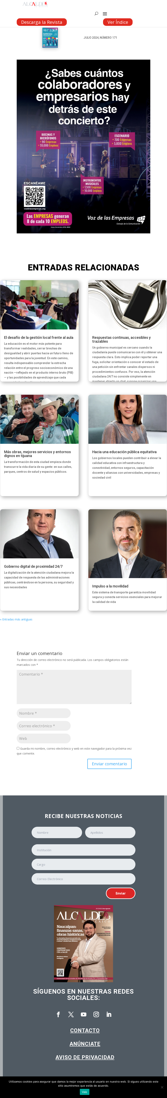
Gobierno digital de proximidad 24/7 (33, 566)
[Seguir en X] (70, 1014)
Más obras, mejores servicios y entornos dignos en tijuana (37, 454)
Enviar (121, 893)
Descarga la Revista (41, 22)
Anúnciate (85, 1044)
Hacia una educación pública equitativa (124, 452)
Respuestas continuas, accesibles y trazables (121, 339)
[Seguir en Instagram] (96, 1014)
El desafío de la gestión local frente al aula (38, 337)
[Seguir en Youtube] (83, 1014)
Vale (84, 1092)
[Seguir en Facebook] (58, 1014)
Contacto (85, 1030)
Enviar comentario (109, 764)
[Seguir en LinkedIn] (108, 1014)
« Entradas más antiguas (16, 619)
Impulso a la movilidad (110, 586)
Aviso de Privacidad (85, 1057)
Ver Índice (118, 22)
